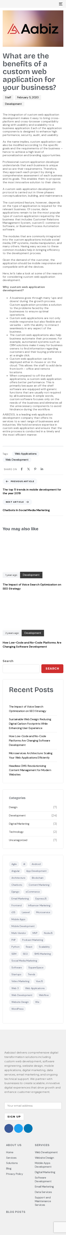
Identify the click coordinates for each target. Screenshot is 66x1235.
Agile (14, 864)
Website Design (20, 1002)
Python (15, 946)
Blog (8, 1168)
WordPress (17, 1008)
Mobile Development (23, 926)
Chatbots (16, 884)
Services (11, 1158)
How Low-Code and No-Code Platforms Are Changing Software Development (29, 740)
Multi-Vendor (18, 933)
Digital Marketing (19, 824)
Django (15, 891)
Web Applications (26, 454)
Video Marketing (20, 981)
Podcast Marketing (32, 939)
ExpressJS (41, 898)
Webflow (44, 995)
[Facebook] (21, 469)
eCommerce (33, 891)
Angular (15, 871)
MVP (35, 933)
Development (13, 104)
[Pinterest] (35, 469)
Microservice (43, 912)
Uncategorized (18, 840)
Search (8, 661)
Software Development (43, 1179)
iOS (13, 912)
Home (9, 1152)
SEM (13, 953)
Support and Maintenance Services (43, 1201)
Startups (16, 974)
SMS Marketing (42, 953)
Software (16, 967)
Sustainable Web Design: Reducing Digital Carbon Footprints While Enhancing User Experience (30, 723)
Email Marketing (20, 898)
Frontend (16, 905)
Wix (37, 1002)
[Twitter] (18, 1128)
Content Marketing (39, 884)
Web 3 (15, 988)
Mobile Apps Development (43, 1165)
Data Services (43, 1192)
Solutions (12, 1163)
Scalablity (44, 946)
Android (36, 864)
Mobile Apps (18, 919)
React (29, 946)
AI (24, 864)
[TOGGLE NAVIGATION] (52, 4)
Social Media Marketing (24, 960)
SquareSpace (35, 967)
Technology (16, 832)
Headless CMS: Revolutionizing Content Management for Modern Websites (30, 770)
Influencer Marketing (39, 905)
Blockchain (37, 877)
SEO (25, 953)
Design (13, 807)
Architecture (18, 877)
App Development (36, 871)
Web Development (17, 459)
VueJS (39, 981)
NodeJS (48, 933)
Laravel (26, 912)
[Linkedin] (41, 469)
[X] (28, 469)
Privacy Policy (14, 1174)
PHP (13, 939)
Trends (31, 974)
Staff (8, 97)
